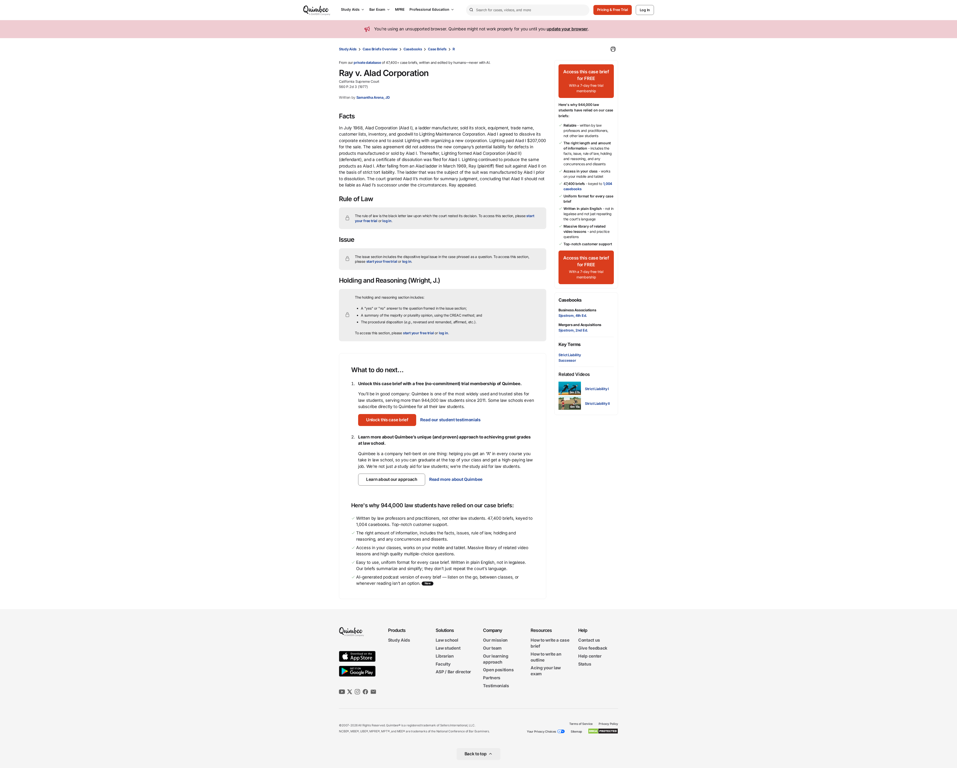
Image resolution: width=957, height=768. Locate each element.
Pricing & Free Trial (612, 9)
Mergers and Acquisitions (579, 325)
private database (367, 62)
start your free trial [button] (381, 261)
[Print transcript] (613, 49)
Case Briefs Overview (380, 49)
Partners (491, 677)
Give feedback (592, 648)
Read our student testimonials (450, 419)
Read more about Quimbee (455, 479)
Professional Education (429, 9)
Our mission (495, 640)
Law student (448, 648)
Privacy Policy (608, 724)
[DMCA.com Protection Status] (603, 731)
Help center (590, 656)
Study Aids (350, 9)
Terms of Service (581, 724)
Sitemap (576, 731)
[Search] (471, 9)
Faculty (443, 664)
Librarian (445, 656)
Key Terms (569, 344)
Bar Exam (377, 9)
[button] (387, 420)
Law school (447, 640)
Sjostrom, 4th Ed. (572, 315)
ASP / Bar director (453, 672)
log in (387, 221)
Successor (567, 360)
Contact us (589, 640)
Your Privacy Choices (541, 731)
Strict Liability (569, 355)
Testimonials (496, 685)
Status (584, 664)
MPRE (399, 9)
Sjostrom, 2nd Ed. (573, 330)
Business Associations (577, 310)
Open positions (498, 670)
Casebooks (412, 49)
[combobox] (527, 10)
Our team (492, 648)
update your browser (567, 28)
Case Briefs (437, 49)
